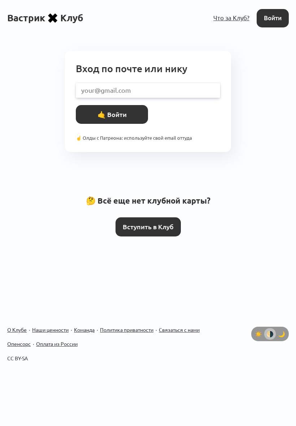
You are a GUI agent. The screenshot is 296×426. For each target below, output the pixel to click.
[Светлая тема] (258, 334)
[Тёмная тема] (281, 334)
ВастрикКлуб (45, 18)
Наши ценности (50, 330)
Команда (84, 330)
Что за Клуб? (231, 17)
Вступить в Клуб (148, 226)
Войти (273, 17)
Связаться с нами (179, 330)
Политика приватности (126, 330)
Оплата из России (57, 344)
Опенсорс (19, 344)
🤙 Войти (112, 114)
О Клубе (17, 330)
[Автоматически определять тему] (270, 334)
